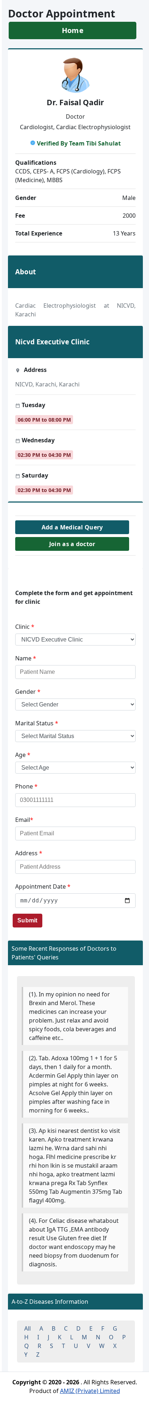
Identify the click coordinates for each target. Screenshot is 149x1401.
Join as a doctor (72, 544)
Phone (26, 786)
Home (73, 30)
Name (25, 658)
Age (22, 755)
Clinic (24, 627)
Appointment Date (43, 886)
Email (24, 820)
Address (28, 853)
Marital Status (36, 723)
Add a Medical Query (72, 527)
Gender (28, 692)
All (27, 1328)
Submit (27, 920)
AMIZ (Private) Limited (90, 1391)
